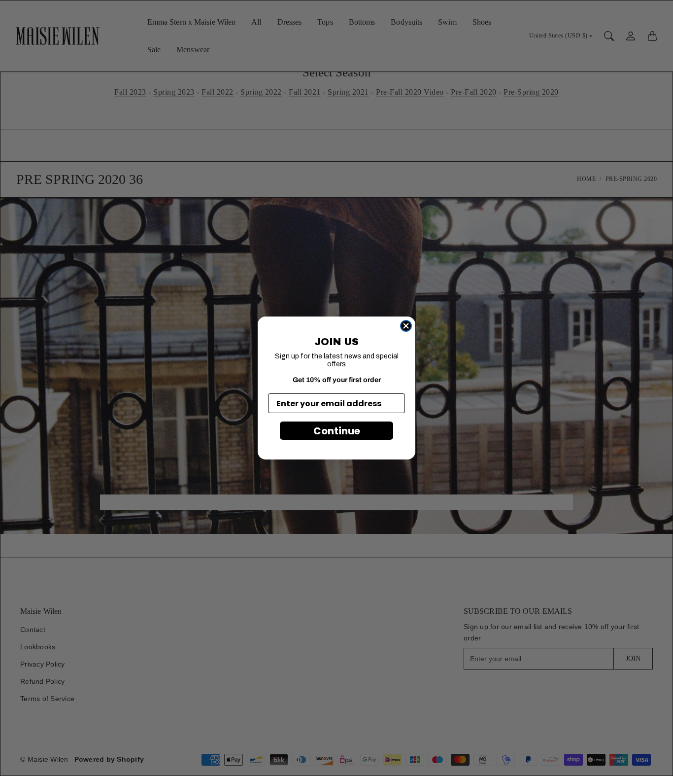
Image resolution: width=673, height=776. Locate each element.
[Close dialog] (406, 325)
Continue (336, 431)
